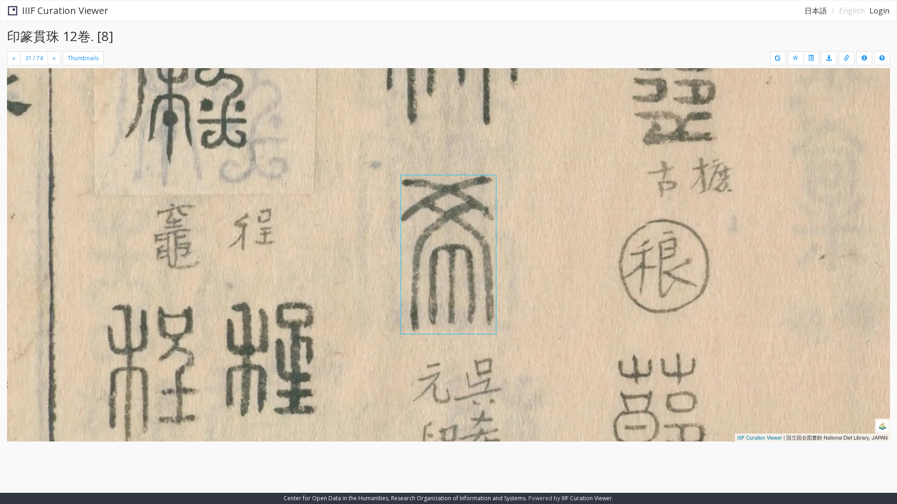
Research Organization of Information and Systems (458, 498)
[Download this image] (829, 58)
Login (879, 11)
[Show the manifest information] (864, 58)
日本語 (815, 11)
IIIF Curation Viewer (65, 10)
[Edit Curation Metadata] (778, 58)
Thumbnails (83, 58)
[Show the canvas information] (846, 58)
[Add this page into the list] (796, 58)
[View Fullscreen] (18, 108)
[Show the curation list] (811, 58)
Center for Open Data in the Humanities (336, 498)
